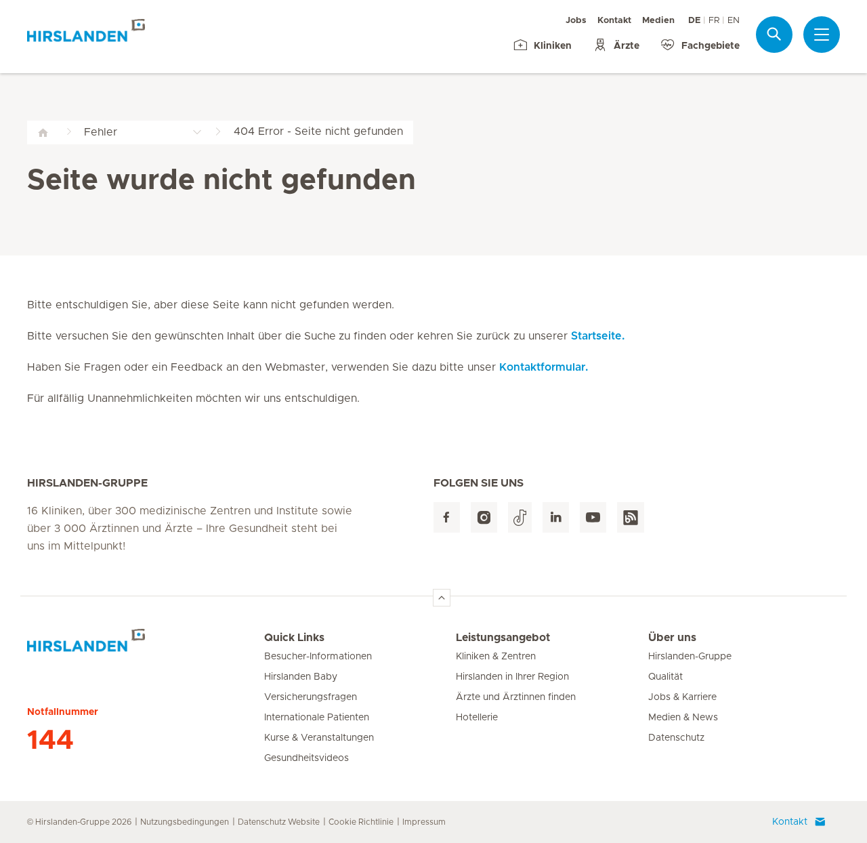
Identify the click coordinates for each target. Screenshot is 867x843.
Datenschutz (676, 738)
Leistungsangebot (503, 637)
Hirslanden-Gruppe (690, 656)
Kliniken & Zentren (496, 656)
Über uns (672, 637)
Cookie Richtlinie (361, 822)
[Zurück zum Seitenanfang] (442, 598)
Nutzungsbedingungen (184, 822)
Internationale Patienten (316, 717)
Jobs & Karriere (682, 697)
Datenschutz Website (279, 822)
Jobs (576, 20)
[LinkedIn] (556, 517)
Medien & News (683, 717)
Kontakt (614, 20)
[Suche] (774, 34)
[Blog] (630, 517)
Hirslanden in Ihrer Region (512, 677)
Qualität (665, 677)
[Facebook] (447, 517)
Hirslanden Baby (300, 677)
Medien (658, 20)
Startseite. (598, 336)
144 (50, 740)
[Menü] (821, 34)
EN (733, 20)
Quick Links (294, 637)
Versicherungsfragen (310, 697)
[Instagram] (484, 517)
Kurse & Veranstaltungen (319, 738)
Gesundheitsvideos (306, 758)
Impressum (424, 822)
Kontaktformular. (543, 367)
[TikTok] (520, 517)
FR (714, 20)
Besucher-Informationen (318, 656)
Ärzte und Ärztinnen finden (516, 697)
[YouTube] (593, 517)
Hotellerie (477, 717)
